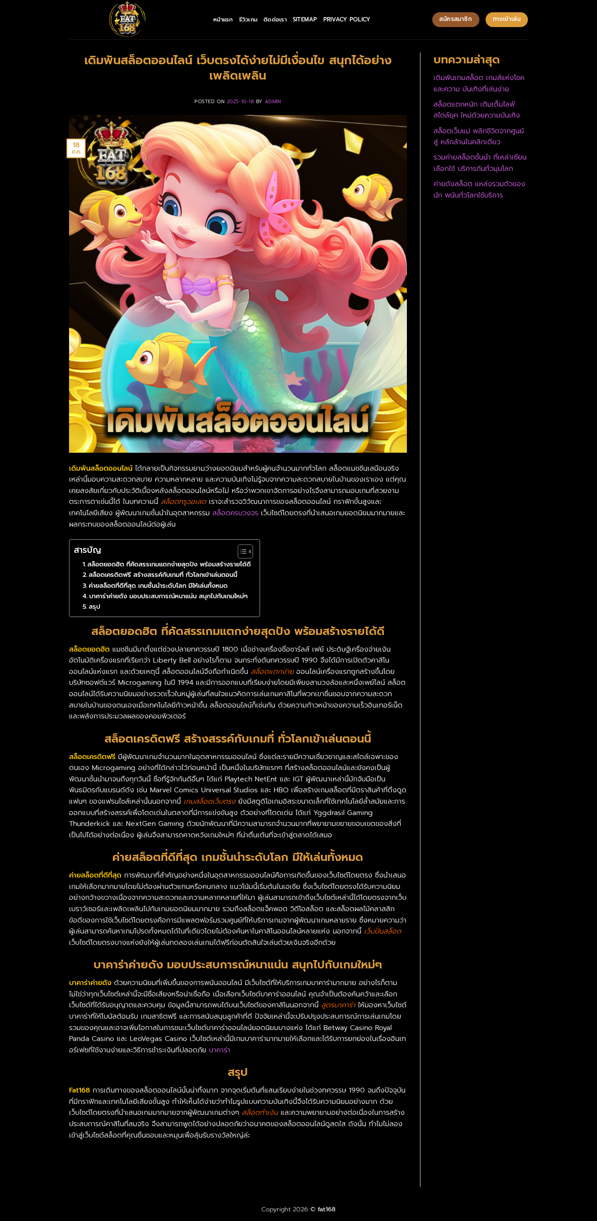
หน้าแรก (223, 19)
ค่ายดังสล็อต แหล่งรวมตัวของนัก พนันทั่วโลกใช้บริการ (479, 190)
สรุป (94, 606)
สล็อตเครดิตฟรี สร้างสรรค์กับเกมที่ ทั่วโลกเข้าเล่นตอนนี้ (163, 574)
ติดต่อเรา (275, 19)
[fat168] (134, 19)
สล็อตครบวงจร (235, 513)
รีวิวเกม (248, 19)
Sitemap (305, 19)
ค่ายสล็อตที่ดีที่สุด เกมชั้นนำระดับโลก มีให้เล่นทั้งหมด (158, 585)
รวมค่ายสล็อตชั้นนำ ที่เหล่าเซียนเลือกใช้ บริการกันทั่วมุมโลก (480, 163)
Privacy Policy (347, 19)
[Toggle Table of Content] (241, 551)
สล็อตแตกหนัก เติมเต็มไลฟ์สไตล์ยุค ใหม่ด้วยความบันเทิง (477, 110)
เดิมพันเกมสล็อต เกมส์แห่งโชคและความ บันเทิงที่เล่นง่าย (479, 83)
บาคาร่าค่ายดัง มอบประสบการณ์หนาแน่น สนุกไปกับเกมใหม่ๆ (168, 596)
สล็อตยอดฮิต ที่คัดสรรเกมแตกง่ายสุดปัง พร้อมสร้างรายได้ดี (169, 564)
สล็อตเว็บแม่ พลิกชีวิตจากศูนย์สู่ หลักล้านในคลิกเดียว (479, 137)
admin (273, 101)
